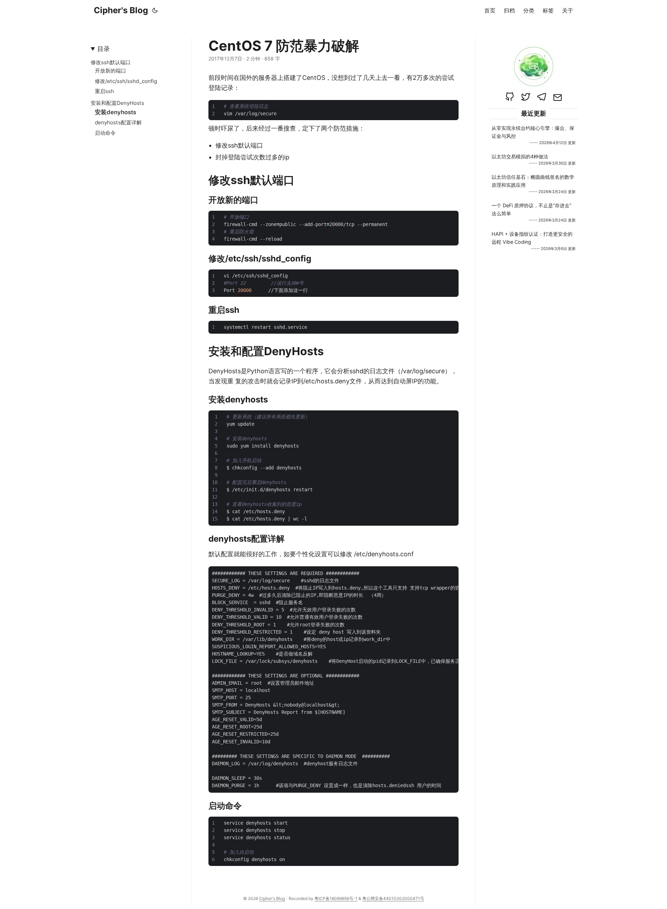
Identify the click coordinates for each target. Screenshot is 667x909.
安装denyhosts (115, 112)
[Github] (510, 97)
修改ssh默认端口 (111, 62)
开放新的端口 (110, 70)
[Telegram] (542, 97)
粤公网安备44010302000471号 (393, 898)
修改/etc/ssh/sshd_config (126, 81)
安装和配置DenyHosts (117, 103)
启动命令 (105, 133)
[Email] (558, 97)
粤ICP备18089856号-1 (335, 898)
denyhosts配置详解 (118, 122)
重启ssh (104, 91)
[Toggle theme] (155, 10)
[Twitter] (526, 97)
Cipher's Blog (121, 10)
